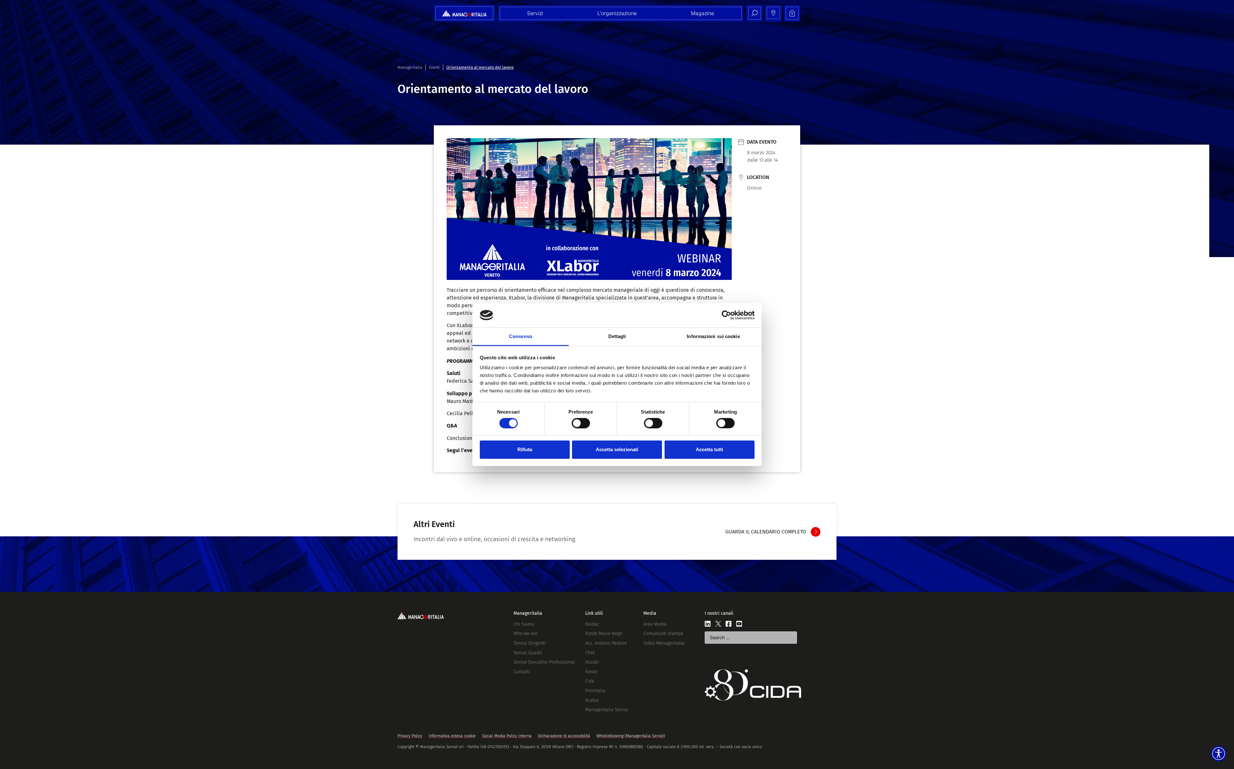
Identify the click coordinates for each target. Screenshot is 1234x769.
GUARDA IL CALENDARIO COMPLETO (765, 532)
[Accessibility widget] (1218, 753)
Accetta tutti (709, 449)
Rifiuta (524, 449)
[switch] (581, 423)
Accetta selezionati (617, 449)
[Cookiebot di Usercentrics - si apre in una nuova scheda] (726, 315)
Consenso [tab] (520, 336)
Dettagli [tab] (617, 336)
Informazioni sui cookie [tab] (713, 336)
